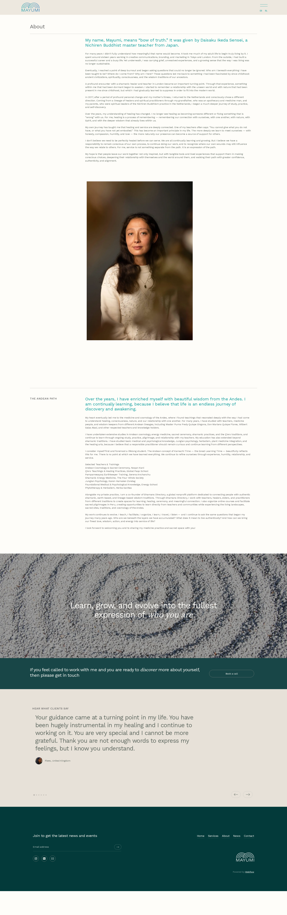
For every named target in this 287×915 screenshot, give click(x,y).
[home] (30, 6)
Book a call (232, 673)
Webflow (249, 872)
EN (261, 10)
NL (266, 10)
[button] (264, 6)
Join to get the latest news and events (65, 836)
